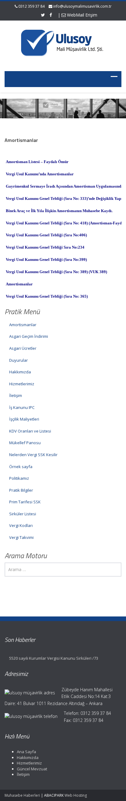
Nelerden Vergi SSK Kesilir (33, 454)
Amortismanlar (22, 324)
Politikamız (19, 478)
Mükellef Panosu (25, 442)
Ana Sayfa (26, 751)
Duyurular (18, 360)
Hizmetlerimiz (21, 384)
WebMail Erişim (81, 15)
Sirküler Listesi (22, 514)
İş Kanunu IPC (22, 407)
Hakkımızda (20, 372)
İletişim (15, 395)
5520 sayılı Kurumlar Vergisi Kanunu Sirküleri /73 (53, 658)
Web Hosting (76, 795)
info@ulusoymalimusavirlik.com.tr (82, 6)
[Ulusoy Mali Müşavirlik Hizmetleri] (63, 42)
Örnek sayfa (20, 466)
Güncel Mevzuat (32, 769)
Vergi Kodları (21, 525)
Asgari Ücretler (22, 348)
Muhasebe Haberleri (22, 795)
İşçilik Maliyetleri (24, 419)
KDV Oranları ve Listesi (30, 431)
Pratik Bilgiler (21, 490)
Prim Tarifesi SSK (25, 502)
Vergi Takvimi (21, 537)
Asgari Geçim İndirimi (28, 336)
